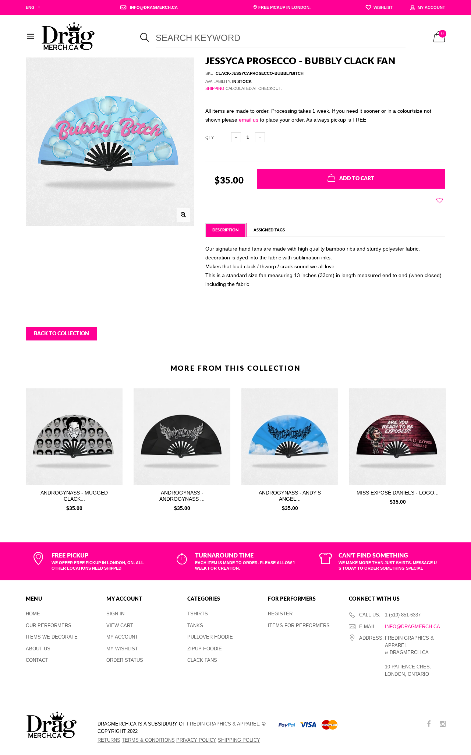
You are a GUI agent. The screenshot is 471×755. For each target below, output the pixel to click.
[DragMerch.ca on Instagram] (443, 724)
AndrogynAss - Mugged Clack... (74, 496)
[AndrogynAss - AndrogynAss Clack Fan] (182, 436)
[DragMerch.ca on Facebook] (429, 724)
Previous (10, 448)
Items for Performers (299, 625)
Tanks (195, 625)
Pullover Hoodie (210, 637)
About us (38, 648)
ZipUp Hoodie (204, 648)
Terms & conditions (148, 740)
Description (225, 230)
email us (248, 120)
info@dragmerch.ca (412, 626)
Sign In (115, 613)
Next (461, 448)
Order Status (124, 660)
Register (280, 613)
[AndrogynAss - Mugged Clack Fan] (74, 436)
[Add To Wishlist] (439, 200)
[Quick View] (112, 412)
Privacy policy (196, 740)
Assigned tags (269, 230)
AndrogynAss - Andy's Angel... (290, 496)
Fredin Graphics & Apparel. (224, 724)
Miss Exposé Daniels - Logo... (398, 493)
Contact (37, 660)
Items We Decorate (52, 637)
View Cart (119, 625)
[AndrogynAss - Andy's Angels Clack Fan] (289, 436)
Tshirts (197, 613)
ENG (30, 7)
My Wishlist (122, 648)
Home (33, 613)
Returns (109, 740)
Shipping (214, 88)
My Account (122, 637)
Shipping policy (239, 740)
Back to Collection (61, 333)
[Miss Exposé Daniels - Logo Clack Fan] (397, 436)
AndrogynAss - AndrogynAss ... (182, 496)
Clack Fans (202, 660)
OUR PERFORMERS (48, 625)
